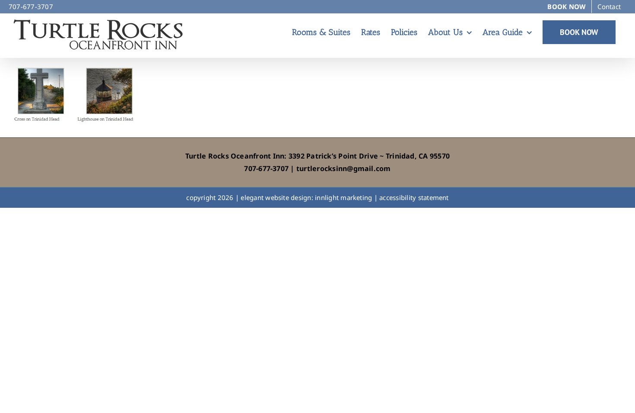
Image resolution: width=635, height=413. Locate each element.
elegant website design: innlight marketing (306, 197)
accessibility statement (414, 197)
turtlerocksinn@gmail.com (343, 168)
